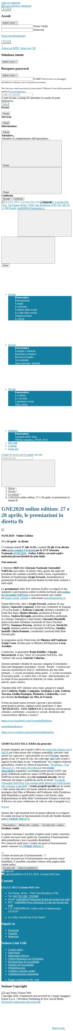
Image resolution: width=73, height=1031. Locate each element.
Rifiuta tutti (29, 825)
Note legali (14, 952)
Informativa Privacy (18, 955)
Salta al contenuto (10, 2)
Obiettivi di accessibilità (21, 964)
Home (11, 488)
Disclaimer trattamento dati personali (20, 1002)
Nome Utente (40, 26)
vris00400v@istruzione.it (43, 899)
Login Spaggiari (18, 91)
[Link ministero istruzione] (16, 5)
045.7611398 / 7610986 (26, 896)
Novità (11, 491)
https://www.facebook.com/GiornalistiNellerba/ (26, 720)
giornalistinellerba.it (54, 598)
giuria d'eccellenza (30, 767)
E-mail (37, 78)
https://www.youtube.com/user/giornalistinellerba (27, 732)
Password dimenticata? (13, 35)
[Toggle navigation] (28, 250)
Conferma (18, 199)
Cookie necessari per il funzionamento (22, 855)
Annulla (6, 199)
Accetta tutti (53, 825)
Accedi (6, 9)
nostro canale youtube (17, 598)
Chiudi (6, 113)
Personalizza (9, 825)
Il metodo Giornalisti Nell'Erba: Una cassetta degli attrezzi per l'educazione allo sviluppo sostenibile (35, 783)
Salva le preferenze (27, 868)
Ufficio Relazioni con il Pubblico (25, 958)
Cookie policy (15, 949)
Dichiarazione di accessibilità (23, 961)
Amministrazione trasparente (23, 974)
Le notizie (13, 494)
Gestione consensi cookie (21, 970)
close (5, 265)
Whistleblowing (16, 967)
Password (38, 29)
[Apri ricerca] (45, 223)
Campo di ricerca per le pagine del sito (21, 454)
